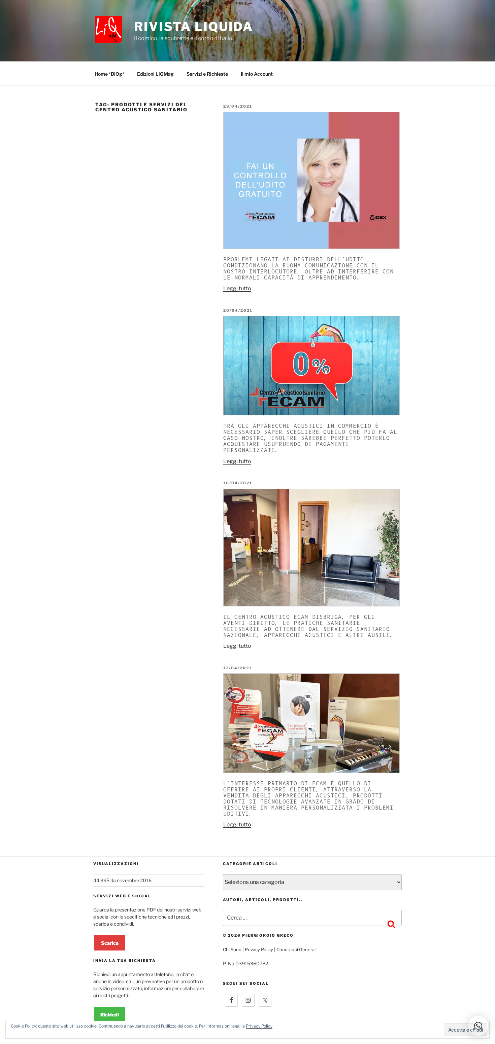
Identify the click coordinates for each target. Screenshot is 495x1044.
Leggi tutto (237, 288)
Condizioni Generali (296, 949)
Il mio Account (257, 74)
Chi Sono (232, 949)
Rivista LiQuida (193, 26)
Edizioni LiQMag (155, 74)
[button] (478, 1026)
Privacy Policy (259, 949)
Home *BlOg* (109, 74)
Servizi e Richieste (207, 74)
